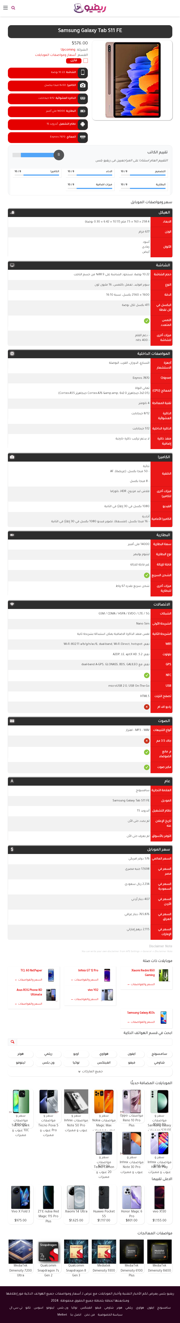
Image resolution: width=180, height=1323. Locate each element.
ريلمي (48, 1054)
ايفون (131, 1054)
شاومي (159, 1063)
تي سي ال (15, 1308)
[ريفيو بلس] (90, 8)
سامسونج (159, 1054)
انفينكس (103, 1063)
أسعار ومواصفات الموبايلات (55, 55)
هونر (21, 1054)
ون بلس (48, 1063)
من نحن (89, 1315)
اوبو (76, 1054)
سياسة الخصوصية (110, 1315)
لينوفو (20, 1063)
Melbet (62, 1315)
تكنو (28, 1308)
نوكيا (76, 1063)
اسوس (38, 1308)
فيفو (131, 1063)
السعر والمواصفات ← (141, 984)
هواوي (103, 1054)
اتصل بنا (75, 1315)
